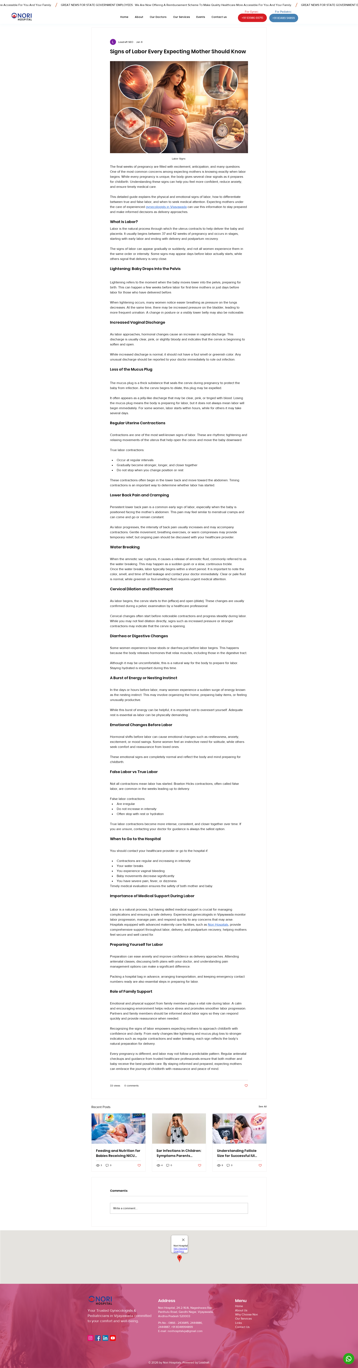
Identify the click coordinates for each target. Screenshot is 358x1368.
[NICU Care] (118, 1128)
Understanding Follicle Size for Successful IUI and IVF (237, 1153)
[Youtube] (113, 1338)
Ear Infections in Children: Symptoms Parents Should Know (179, 1153)
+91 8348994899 (182, 1326)
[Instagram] (90, 1338)
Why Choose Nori (246, 1314)
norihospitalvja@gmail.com (185, 1331)
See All (263, 1106)
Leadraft (204, 1362)
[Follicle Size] (239, 1128)
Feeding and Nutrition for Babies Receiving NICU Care (118, 1153)
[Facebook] (98, 1338)
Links (238, 1322)
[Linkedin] (105, 1338)
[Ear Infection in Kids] (179, 1128)
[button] (158, 17)
